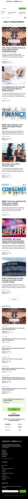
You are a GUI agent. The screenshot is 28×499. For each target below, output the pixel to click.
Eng (5, 17)
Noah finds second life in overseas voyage (11, 165)
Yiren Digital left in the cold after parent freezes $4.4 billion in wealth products (13, 89)
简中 (8, 17)
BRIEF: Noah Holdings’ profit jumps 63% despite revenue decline (12, 126)
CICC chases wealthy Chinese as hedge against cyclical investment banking (13, 49)
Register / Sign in (22, 8)
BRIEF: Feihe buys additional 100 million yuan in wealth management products (14, 203)
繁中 (3, 17)
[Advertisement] (14, 5)
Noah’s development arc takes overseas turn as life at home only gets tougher (12, 280)
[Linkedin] (13, 415)
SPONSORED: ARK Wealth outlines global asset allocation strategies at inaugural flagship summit (13, 241)
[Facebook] (9, 415)
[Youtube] (19, 415)
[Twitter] (11, 415)
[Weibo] (17, 415)
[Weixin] (15, 415)
